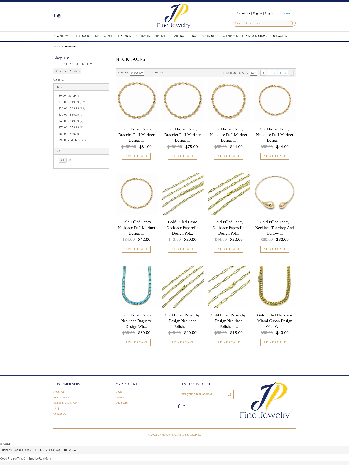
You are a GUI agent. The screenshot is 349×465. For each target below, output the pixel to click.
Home (56, 46)
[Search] (291, 23)
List (174, 73)
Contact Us (279, 36)
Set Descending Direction (148, 73)
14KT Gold (82, 36)
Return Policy (61, 397)
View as (157, 72)
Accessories (210, 36)
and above (72, 140)
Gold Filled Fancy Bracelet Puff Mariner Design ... (136, 134)
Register (258, 13)
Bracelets (161, 36)
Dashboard (122, 402)
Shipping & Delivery (65, 402)
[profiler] (5, 443)
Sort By (123, 72)
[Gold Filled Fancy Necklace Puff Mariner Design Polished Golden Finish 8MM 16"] (229, 101)
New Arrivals (62, 36)
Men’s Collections (254, 36)
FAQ (56, 408)
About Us (58, 391)
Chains (108, 36)
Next (291, 73)
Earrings (179, 36)
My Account (244, 13)
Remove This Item (67, 71)
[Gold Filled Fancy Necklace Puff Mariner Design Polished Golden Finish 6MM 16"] (137, 194)
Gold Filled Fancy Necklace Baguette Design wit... (136, 321)
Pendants (124, 36)
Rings (193, 36)
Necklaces (143, 36)
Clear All (58, 79)
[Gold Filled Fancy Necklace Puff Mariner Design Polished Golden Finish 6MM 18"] (275, 101)
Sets (96, 36)
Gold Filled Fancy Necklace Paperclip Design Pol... (228, 227)
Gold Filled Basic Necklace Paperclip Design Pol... (182, 227)
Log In (269, 13)
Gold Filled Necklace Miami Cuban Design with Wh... (274, 321)
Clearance (230, 36)
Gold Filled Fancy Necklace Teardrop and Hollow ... (274, 227)
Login (119, 391)
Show (243, 72)
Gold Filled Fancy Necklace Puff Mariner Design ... (228, 134)
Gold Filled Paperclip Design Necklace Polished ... (182, 321)
